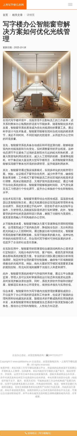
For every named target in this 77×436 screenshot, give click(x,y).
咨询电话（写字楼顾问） (39, 433)
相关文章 (17, 14)
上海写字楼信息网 (13, 4)
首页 (5, 14)
